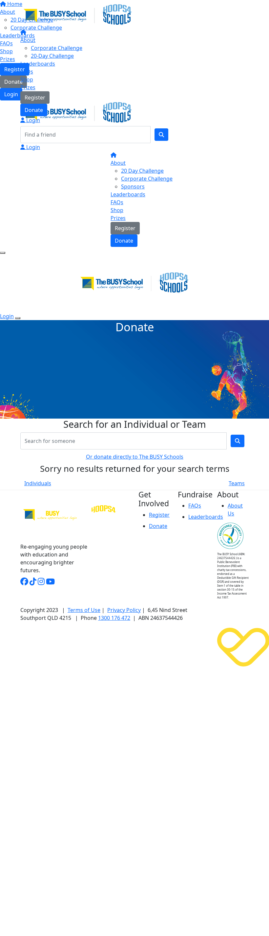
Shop (26, 79)
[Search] (161, 134)
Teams (237, 483)
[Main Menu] (2, 253)
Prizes (27, 87)
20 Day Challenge (142, 170)
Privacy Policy (124, 610)
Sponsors (133, 186)
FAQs (26, 71)
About (27, 40)
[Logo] (77, 14)
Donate (34, 110)
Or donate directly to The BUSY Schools (134, 456)
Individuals (37, 483)
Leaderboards (37, 63)
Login (32, 120)
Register (35, 97)
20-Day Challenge (52, 55)
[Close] (17, 318)
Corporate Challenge (56, 48)
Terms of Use (84, 610)
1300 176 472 (114, 617)
